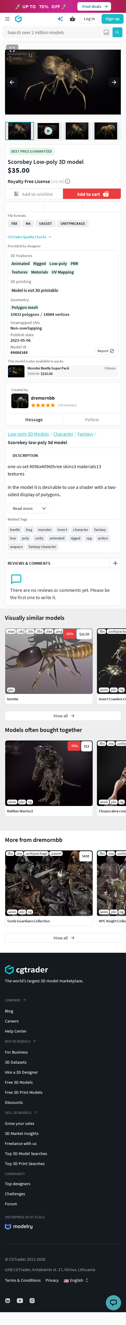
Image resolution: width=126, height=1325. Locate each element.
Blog (9, 1011)
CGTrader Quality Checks (27, 237)
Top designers (17, 1183)
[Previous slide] (11, 82)
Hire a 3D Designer (21, 1072)
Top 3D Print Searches (25, 1163)
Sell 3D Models (18, 1112)
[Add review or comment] (115, 563)
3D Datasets (16, 1062)
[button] (106, 32)
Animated (21, 263)
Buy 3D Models (17, 1041)
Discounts (14, 1102)
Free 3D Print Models (24, 1092)
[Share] (101, 207)
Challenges (15, 1193)
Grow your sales (19, 1123)
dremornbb (43, 398)
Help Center (16, 1031)
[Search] (117, 32)
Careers (12, 1021)
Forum (11, 1204)
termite (12, 699)
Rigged (39, 263)
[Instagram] (32, 1300)
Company (12, 1000)
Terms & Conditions (23, 1280)
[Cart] (72, 19)
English (73, 1280)
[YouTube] (20, 1301)
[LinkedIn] (8, 1301)
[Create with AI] (60, 19)
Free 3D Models (19, 1082)
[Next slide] (114, 82)
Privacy (52, 1280)
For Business (16, 1052)
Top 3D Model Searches (26, 1153)
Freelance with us (21, 1143)
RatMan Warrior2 (20, 811)
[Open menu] (7, 19)
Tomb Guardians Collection (28, 921)
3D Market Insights (22, 1133)
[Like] (24, 207)
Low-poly (58, 263)
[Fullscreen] (12, 49)
